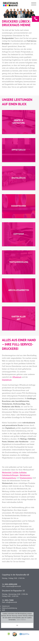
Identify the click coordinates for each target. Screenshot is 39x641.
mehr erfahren (21, 620)
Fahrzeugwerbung (9, 478)
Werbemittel (6, 472)
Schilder (15, 472)
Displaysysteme (26, 478)
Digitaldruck (7, 380)
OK (17, 625)
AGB (3, 610)
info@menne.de (11, 602)
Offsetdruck (16, 377)
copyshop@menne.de (13, 586)
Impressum (6, 606)
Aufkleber (22, 472)
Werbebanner (25, 475)
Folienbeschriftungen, (10, 475)
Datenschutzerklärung (9, 608)
